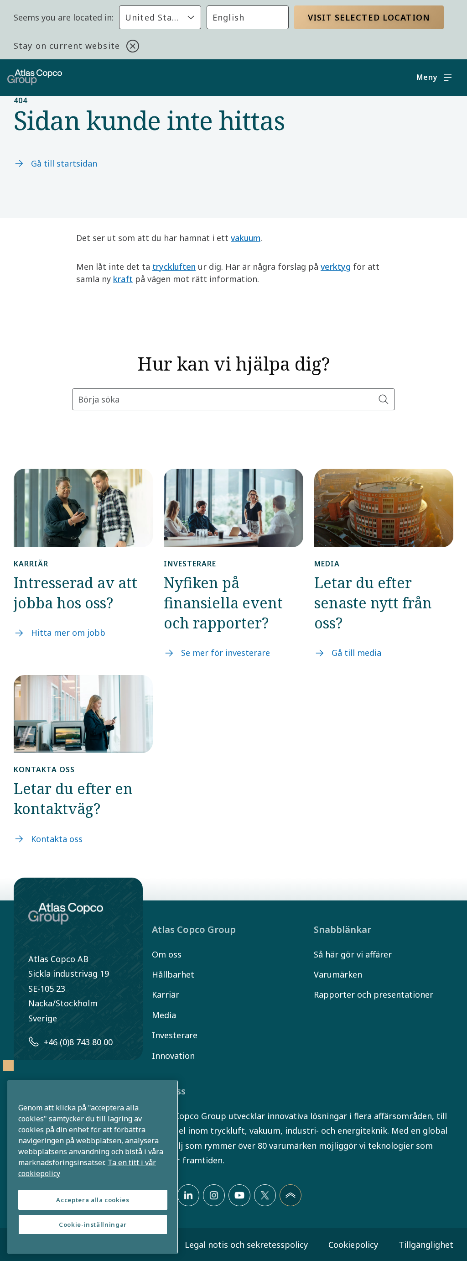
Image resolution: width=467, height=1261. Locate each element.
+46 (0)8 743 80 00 (78, 1041)
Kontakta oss (57, 838)
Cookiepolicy (353, 1244)
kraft (123, 278)
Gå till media (356, 652)
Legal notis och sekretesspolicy (246, 1244)
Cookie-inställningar (93, 1224)
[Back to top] (290, 1195)
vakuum (245, 237)
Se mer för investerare (225, 652)
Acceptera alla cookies (92, 1200)
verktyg (336, 266)
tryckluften (174, 266)
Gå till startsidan (64, 163)
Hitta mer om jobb (68, 632)
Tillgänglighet (426, 1244)
